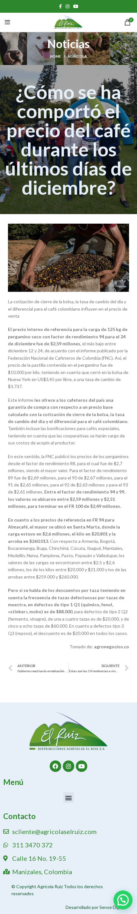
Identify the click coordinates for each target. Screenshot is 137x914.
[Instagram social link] (67, 6)
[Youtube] (81, 766)
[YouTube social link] (75, 6)
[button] (68, 797)
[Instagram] (68, 766)
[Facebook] (55, 766)
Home (55, 56)
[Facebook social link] (60, 6)
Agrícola (77, 56)
